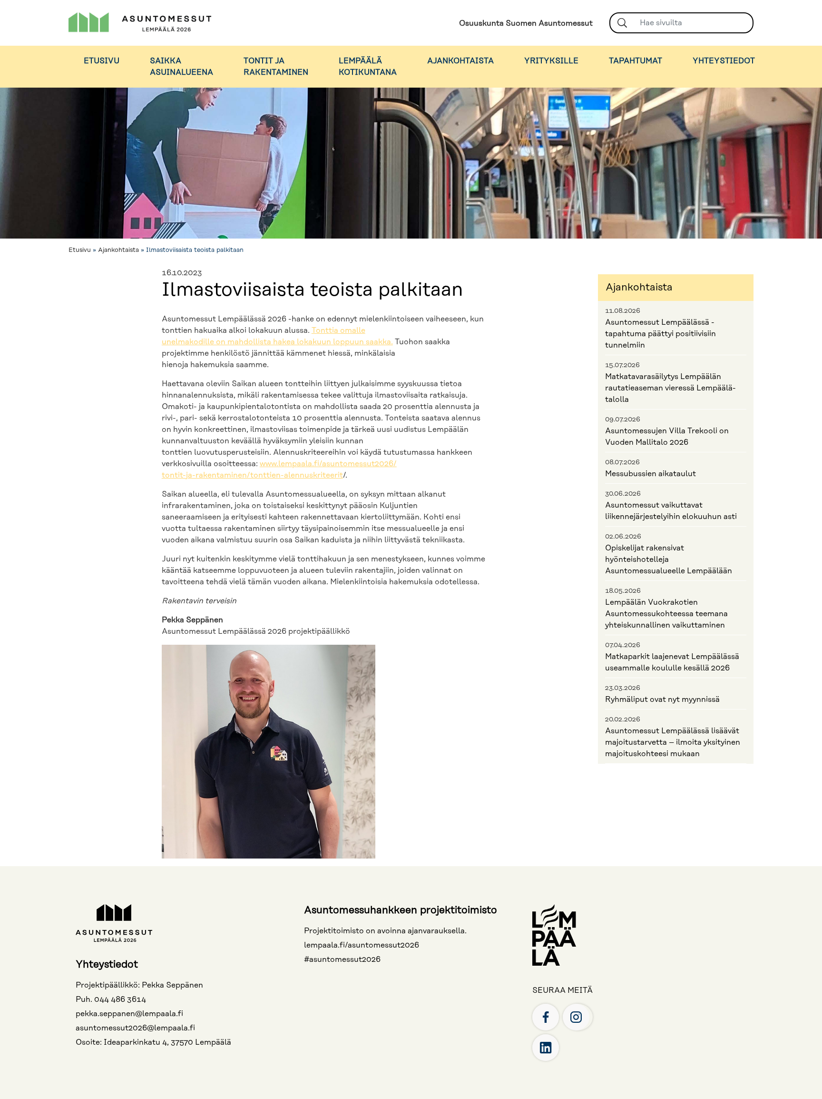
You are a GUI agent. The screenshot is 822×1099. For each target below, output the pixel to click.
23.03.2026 (622, 688)
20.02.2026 (622, 719)
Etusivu (101, 61)
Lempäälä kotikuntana (368, 67)
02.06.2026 (623, 536)
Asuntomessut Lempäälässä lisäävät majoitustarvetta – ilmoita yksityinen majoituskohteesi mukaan (672, 742)
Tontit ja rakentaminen (276, 67)
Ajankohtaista (460, 61)
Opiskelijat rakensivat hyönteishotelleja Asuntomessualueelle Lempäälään (668, 559)
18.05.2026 (623, 591)
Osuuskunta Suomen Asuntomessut (526, 23)
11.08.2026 (622, 311)
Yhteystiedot (724, 61)
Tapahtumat (635, 61)
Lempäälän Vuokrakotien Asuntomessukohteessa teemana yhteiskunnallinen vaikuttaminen (666, 613)
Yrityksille (551, 61)
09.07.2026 (622, 419)
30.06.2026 (623, 494)
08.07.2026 (622, 462)
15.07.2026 (622, 365)
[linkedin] (545, 1047)
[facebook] (545, 1016)
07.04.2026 (622, 645)
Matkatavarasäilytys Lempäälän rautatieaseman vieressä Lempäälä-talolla (670, 388)
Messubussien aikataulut (650, 474)
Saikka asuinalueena (181, 67)
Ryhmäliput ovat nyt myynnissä (662, 699)
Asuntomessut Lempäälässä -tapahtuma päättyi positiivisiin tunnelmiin (660, 334)
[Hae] (622, 22)
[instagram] (576, 1016)
